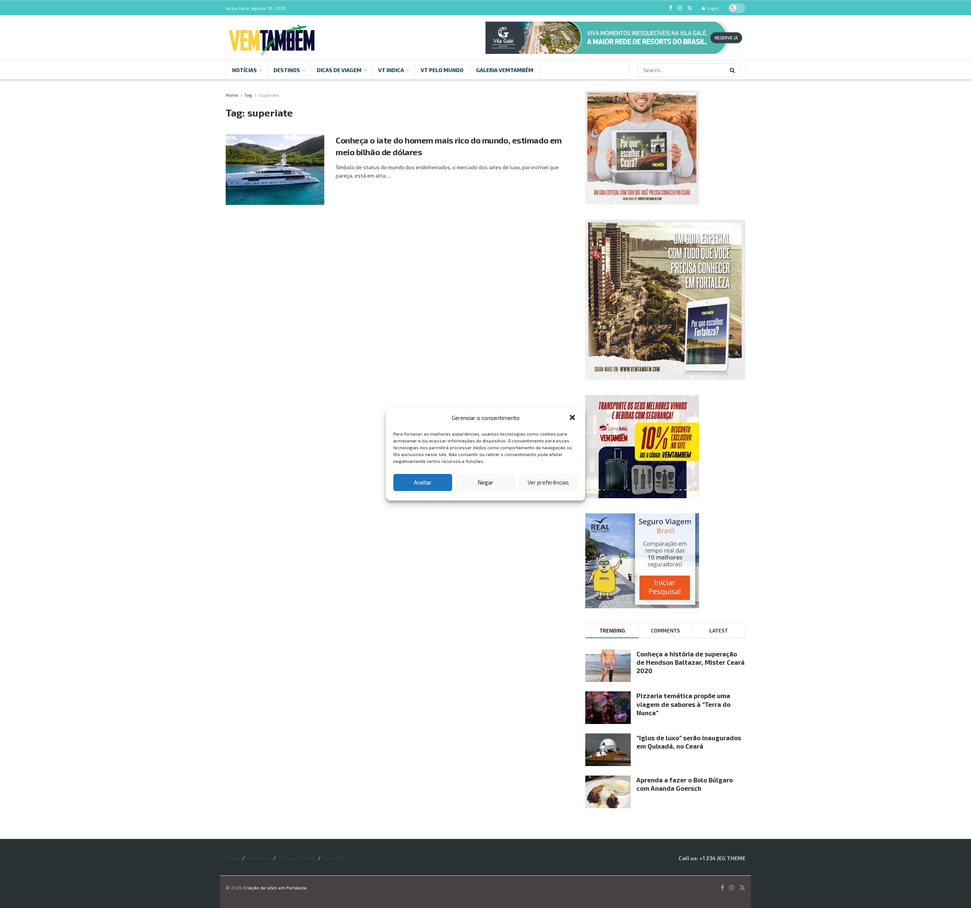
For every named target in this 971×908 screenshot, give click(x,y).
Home (232, 95)
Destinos (286, 70)
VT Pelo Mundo (442, 70)
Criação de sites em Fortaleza (274, 887)
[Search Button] (733, 70)
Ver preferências (548, 482)
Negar (485, 482)
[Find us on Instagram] (679, 8)
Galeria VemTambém (504, 70)
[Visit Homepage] (271, 37)
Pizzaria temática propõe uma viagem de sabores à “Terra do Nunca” (683, 704)
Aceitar (423, 482)
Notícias (244, 70)
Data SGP (334, 858)
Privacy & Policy (297, 858)
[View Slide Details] (615, 38)
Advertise (259, 858)
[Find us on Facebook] (670, 8)
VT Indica (391, 70)
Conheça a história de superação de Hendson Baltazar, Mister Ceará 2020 (690, 662)
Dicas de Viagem (339, 70)
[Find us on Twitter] (690, 8)
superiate (268, 95)
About (233, 858)
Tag (248, 95)
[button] (573, 418)
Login (712, 8)
